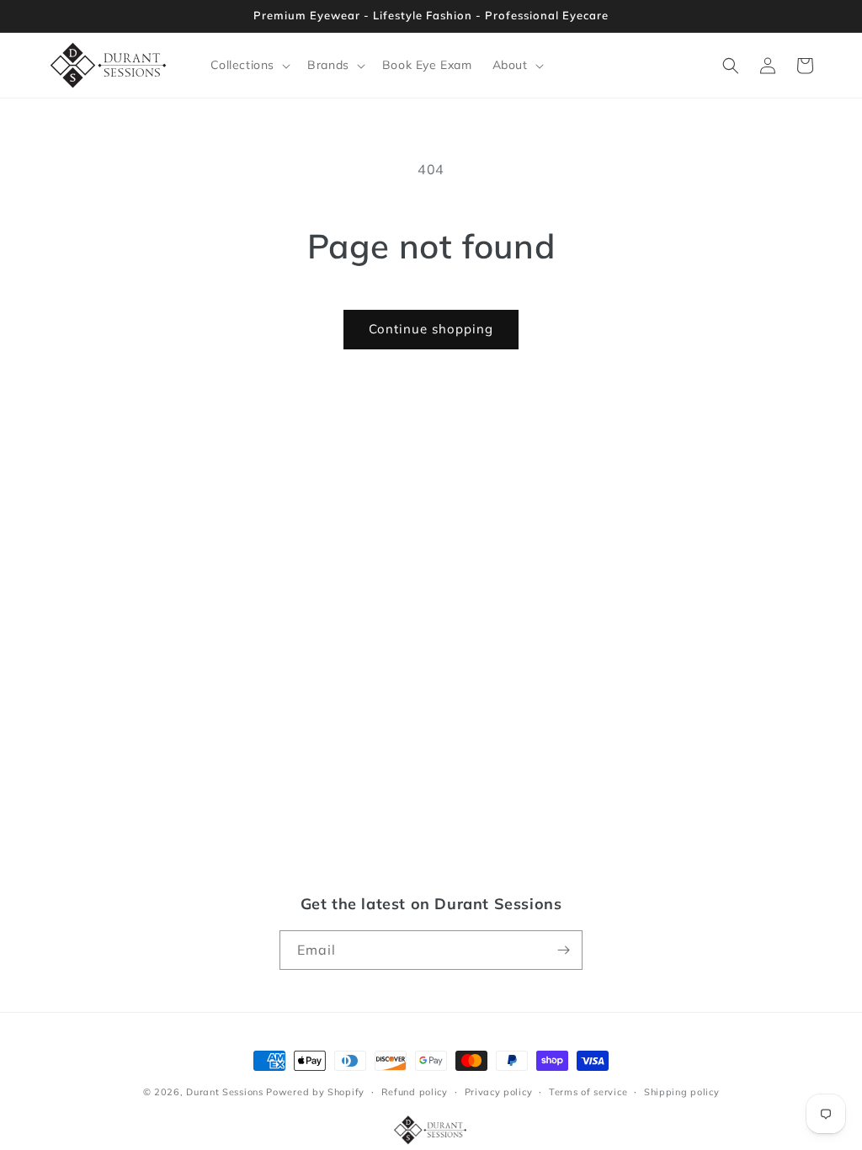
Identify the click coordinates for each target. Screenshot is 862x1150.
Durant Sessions (224, 1092)
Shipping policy (682, 1092)
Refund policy (414, 1092)
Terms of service (588, 1092)
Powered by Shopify (315, 1092)
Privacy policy (499, 1092)
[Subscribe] (563, 950)
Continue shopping (431, 329)
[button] (249, 65)
